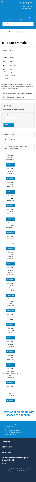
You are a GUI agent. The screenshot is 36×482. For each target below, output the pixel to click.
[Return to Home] (4, 32)
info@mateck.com (27, 6)
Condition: (5, 72)
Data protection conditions (24, 93)
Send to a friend (9, 75)
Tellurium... (10, 155)
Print (6, 78)
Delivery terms (20, 97)
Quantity (6, 115)
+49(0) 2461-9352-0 (26, 8)
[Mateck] (10, 7)
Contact (4, 463)
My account (7, 452)
